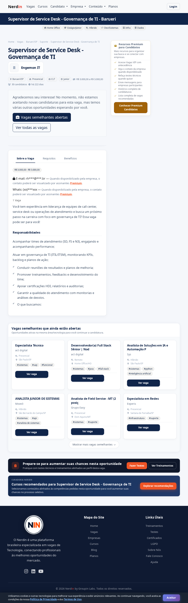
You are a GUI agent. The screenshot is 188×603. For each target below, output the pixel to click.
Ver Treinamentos (162, 465)
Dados (140, 27)
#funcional (47, 365)
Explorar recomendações (158, 486)
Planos (113, 6)
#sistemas (22, 365)
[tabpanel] (57, 237)
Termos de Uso (73, 599)
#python (148, 368)
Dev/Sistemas (111, 27)
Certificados (154, 538)
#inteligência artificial (140, 373)
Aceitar (171, 597)
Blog (94, 550)
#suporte (92, 422)
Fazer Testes (137, 465)
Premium (76, 183)
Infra (128, 27)
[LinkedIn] (33, 570)
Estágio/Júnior (74, 27)
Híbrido (93, 27)
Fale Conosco (154, 556)
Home (94, 526)
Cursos (43, 6)
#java (91, 368)
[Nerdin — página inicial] (33, 524)
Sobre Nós (154, 550)
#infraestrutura (136, 418)
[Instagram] (26, 570)
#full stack (103, 368)
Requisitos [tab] (49, 158)
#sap (34, 365)
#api (34, 418)
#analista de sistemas (28, 423)
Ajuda (154, 562)
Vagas (30, 6)
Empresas (94, 538)
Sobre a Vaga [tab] (25, 158)
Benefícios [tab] (70, 158)
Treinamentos (154, 526)
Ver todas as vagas (32, 127)
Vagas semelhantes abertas (44, 117)
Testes (154, 532)
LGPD (154, 544)
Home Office (53, 27)
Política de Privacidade (43, 599)
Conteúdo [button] (96, 6)
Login (173, 6)
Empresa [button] (77, 6)
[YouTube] (40, 570)
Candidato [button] (58, 6)
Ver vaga (32, 374)
